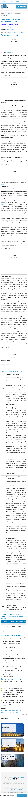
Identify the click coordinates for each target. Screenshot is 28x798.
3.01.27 (16, 32)
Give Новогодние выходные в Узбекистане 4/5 (25, 714)
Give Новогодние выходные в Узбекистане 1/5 (21, 714)
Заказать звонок (21, 6)
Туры (4, 1)
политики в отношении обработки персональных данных (13, 790)
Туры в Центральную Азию (8, 710)
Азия (9, 13)
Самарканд (4, 27)
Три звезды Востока (8, 756)
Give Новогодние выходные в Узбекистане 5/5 (26, 714)
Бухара (3, 15)
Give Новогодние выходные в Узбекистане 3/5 (24, 714)
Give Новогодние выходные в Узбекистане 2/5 (22, 714)
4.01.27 (21, 32)
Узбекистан (17, 13)
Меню (10, 1)
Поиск (17, 1)
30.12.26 (10, 32)
